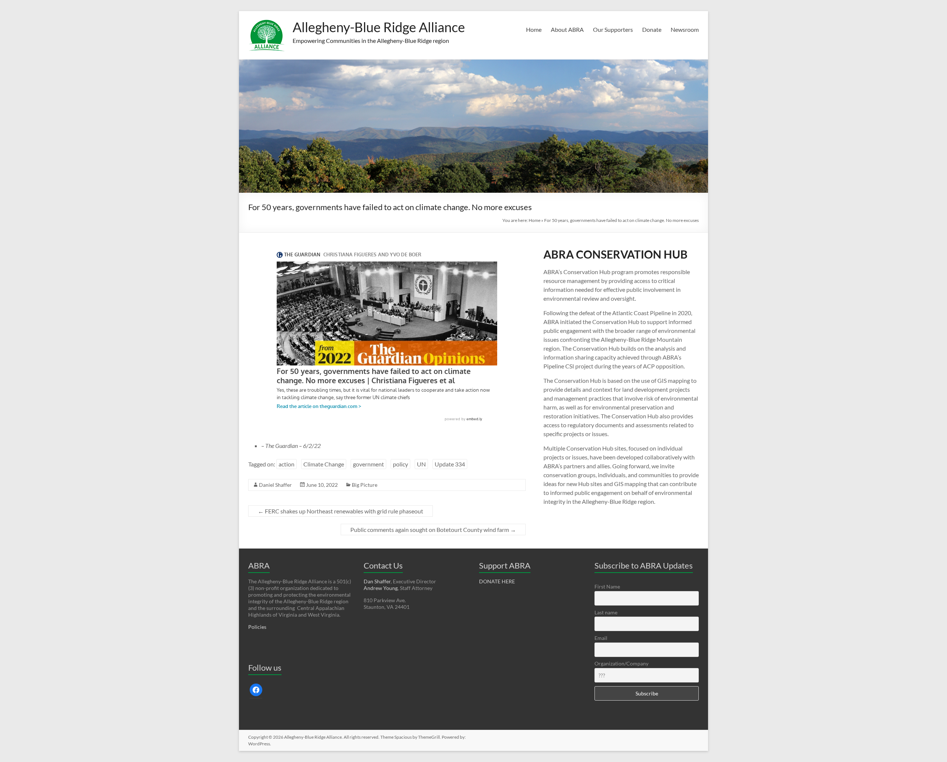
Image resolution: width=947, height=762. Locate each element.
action (286, 464)
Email (600, 638)
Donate (651, 29)
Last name (605, 612)
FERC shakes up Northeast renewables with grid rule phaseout (340, 511)
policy (400, 464)
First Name (607, 586)
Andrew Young (381, 588)
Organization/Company (621, 663)
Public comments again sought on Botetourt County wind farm (433, 529)
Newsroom (685, 29)
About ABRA (567, 29)
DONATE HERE (497, 581)
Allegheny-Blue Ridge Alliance (379, 27)
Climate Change (323, 464)
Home (534, 29)
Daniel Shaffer (275, 485)
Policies (257, 627)
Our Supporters (613, 29)
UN (421, 464)
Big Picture (364, 485)
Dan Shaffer (377, 581)
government (368, 464)
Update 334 (450, 464)
